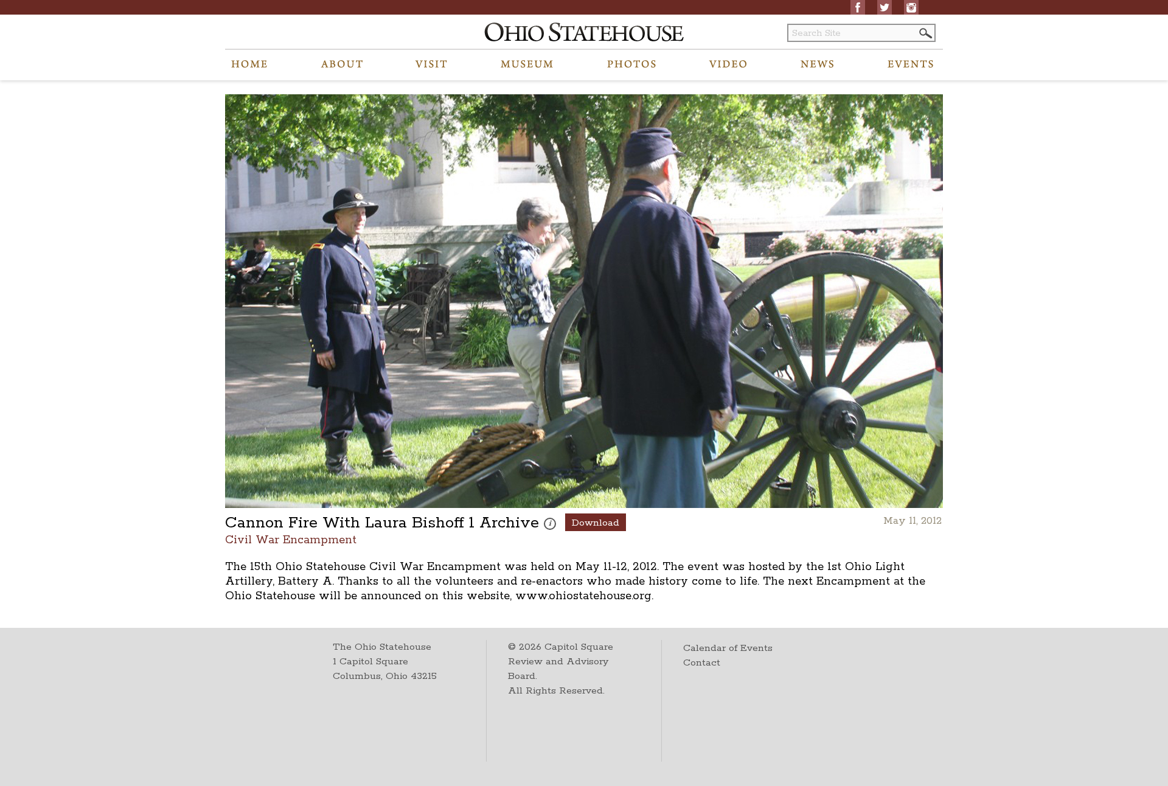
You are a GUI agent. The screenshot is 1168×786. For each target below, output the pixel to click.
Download (595, 522)
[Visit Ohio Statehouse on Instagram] (911, 7)
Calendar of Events (728, 648)
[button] (924, 33)
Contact (701, 662)
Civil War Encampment (290, 539)
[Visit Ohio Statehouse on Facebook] (857, 7)
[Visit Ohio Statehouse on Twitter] (884, 7)
